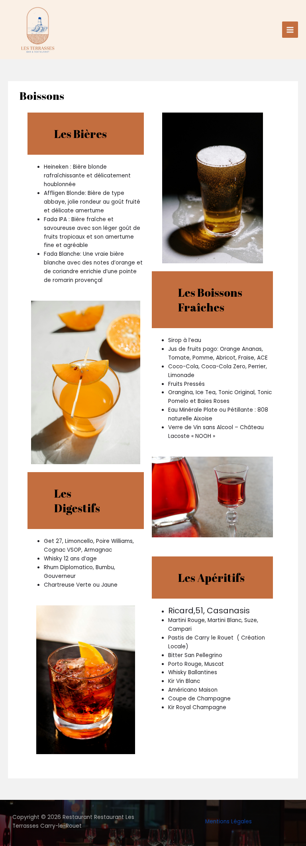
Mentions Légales (228, 821)
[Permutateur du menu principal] (290, 29)
